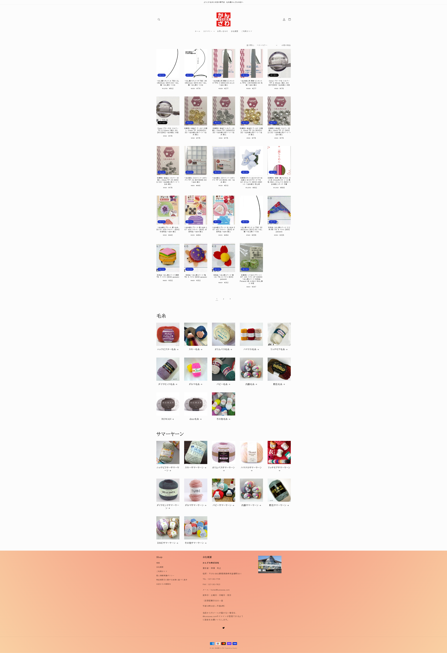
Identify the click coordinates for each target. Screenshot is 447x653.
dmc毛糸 (194, 419)
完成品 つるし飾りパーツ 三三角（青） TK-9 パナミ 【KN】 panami (279, 229)
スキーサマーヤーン (194, 467)
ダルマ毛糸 (194, 384)
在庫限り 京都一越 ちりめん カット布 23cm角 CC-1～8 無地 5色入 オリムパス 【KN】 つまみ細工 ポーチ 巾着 (279, 181)
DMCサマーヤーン (166, 543)
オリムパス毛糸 (222, 349)
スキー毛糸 (194, 349)
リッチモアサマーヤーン (279, 467)
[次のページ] (230, 298)
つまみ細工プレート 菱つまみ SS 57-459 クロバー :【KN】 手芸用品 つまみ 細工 (167, 229)
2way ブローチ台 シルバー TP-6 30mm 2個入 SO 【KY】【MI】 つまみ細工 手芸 (168, 130)
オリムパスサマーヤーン (223, 467)
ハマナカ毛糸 (250, 349)
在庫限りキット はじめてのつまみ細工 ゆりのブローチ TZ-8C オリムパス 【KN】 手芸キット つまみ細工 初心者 (251, 181)
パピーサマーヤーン (222, 505)
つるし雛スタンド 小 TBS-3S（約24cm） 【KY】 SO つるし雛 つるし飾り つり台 (251, 229)
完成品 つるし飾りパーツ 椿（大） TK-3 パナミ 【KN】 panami (223, 277)
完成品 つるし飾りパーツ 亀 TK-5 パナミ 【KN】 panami (195, 276)
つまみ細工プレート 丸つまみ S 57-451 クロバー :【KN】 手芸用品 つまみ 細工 (223, 229)
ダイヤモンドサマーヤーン (168, 506)
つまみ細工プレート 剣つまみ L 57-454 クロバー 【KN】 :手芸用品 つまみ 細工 (195, 229)
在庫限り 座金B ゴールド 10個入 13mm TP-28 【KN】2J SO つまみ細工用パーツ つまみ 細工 (251, 131)
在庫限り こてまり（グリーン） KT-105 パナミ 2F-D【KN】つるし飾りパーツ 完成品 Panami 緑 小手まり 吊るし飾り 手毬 (251, 279)
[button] (159, 19)
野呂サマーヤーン (277, 505)
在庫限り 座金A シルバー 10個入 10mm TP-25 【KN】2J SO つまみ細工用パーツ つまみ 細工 (167, 181)
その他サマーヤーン (194, 543)
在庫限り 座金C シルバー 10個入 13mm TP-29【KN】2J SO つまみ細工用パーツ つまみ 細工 (223, 131)
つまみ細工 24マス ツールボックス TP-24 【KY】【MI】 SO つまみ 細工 (195, 180)
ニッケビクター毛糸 (166, 349)
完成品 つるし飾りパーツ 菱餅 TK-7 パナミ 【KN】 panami (168, 276)
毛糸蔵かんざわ (219, 648)
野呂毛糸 (277, 384)
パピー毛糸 (222, 384)
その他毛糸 (222, 419)
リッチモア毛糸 (278, 349)
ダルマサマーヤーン (194, 505)
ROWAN (166, 419)
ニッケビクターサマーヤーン (168, 468)
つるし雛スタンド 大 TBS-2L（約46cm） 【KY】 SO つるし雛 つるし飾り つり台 (168, 83)
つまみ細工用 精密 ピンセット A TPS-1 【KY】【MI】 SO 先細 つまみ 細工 (251, 83)
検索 (158, 563)
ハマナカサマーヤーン (251, 467)
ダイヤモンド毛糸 (166, 384)
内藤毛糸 (250, 384)
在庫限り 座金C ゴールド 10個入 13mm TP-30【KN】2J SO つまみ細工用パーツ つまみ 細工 (195, 131)
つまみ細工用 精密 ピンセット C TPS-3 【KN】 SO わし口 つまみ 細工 (223, 83)
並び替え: (250, 45)
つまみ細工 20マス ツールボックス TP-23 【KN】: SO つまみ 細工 (223, 180)
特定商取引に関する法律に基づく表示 (171, 579)
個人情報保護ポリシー (165, 575)
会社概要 (160, 567)
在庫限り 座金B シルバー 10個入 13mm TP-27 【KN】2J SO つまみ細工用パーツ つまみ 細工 (279, 131)
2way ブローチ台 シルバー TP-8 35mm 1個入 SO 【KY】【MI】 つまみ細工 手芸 (279, 83)
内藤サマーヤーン (249, 505)
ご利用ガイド (161, 571)
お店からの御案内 (163, 584)
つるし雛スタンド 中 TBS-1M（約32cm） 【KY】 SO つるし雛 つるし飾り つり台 (196, 83)
